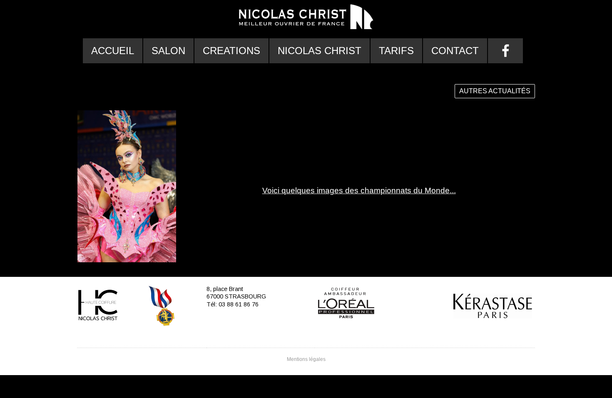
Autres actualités (494, 91)
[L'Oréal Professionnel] (346, 303)
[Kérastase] (493, 316)
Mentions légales (306, 359)
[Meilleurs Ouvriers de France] (162, 307)
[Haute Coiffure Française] (98, 307)
